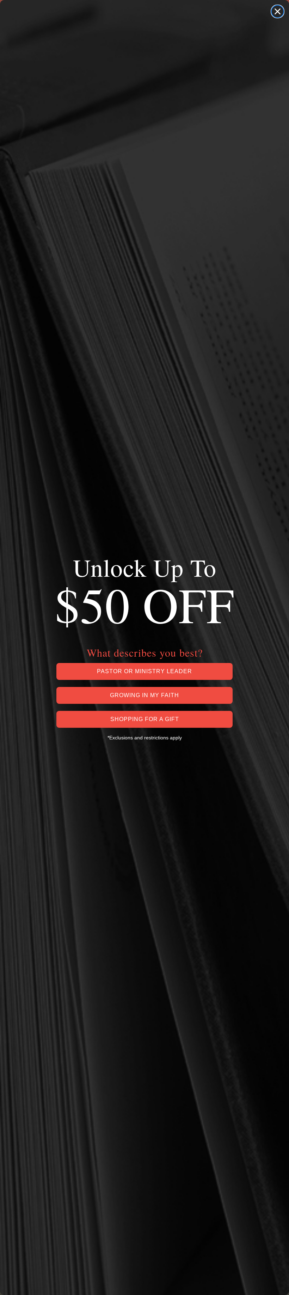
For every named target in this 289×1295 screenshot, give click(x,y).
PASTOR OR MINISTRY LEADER (144, 671)
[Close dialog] (277, 11)
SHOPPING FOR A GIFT (144, 719)
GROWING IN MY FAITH (144, 695)
